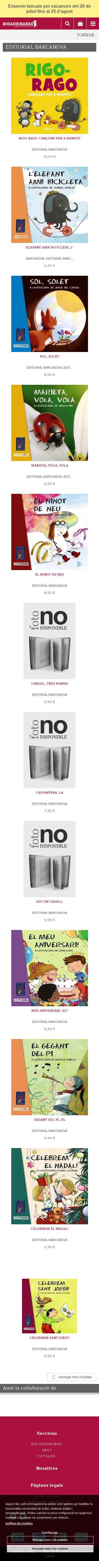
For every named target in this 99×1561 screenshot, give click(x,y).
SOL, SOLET (49, 356)
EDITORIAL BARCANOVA (49, 149)
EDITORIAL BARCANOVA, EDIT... (50, 367)
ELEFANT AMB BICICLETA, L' (49, 247)
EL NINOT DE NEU (49, 574)
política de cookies (19, 1523)
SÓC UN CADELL (49, 901)
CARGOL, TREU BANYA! (49, 683)
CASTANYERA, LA (49, 792)
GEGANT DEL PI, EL (49, 1119)
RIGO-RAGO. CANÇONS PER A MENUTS (49, 138)
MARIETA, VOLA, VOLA (49, 465)
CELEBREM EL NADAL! (49, 1228)
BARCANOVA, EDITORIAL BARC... (49, 258)
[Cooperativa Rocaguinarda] (19, 24)
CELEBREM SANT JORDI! (50, 1337)
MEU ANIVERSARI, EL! (49, 1010)
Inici (47, 1450)
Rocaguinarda (46, 1444)
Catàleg (47, 1456)
